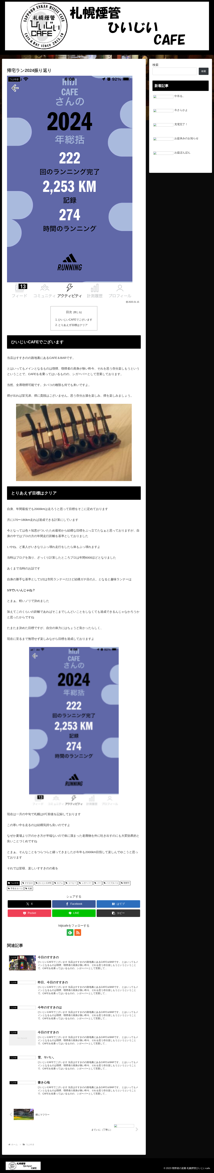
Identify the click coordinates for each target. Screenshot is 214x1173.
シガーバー (87, 883)
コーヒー (72, 883)
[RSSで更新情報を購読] (77, 932)
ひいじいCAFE (44, 883)
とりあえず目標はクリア (73, 324)
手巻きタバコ (17, 888)
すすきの (29, 883)
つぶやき (15, 883)
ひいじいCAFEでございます (75, 319)
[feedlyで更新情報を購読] (70, 932)
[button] (118, 913)
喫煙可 (127, 883)
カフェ (60, 883)
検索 (155, 65)
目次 (69, 312)
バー (99, 883)
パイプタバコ (112, 883)
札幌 (30, 888)
